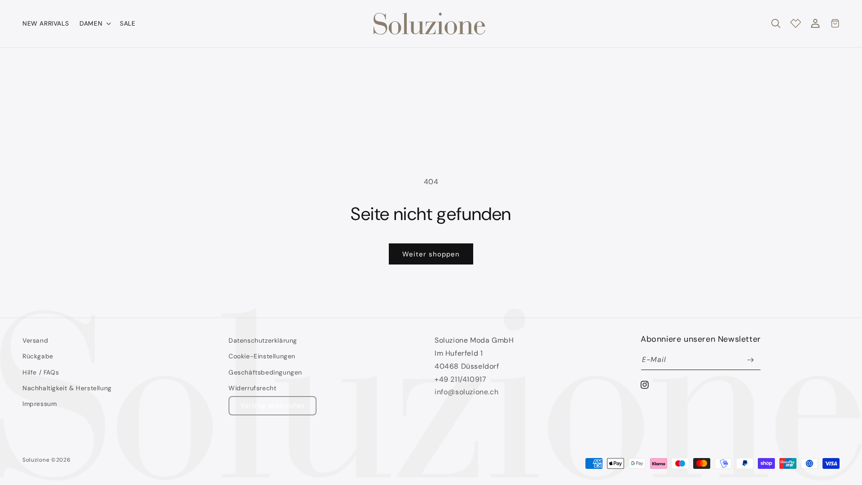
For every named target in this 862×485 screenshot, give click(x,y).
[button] (94, 23)
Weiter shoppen (431, 254)
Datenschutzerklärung (263, 340)
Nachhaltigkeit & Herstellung (67, 388)
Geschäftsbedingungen (265, 372)
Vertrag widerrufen (272, 405)
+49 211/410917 (460, 379)
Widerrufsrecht (252, 388)
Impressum (39, 404)
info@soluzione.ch (466, 392)
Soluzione (35, 459)
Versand (35, 340)
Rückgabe (37, 356)
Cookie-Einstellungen (262, 356)
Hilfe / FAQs (40, 372)
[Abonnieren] (751, 359)
